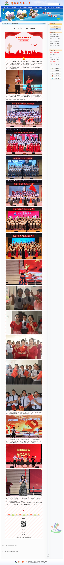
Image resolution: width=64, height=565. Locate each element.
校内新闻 (56, 28)
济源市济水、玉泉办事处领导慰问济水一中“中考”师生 (55, 43)
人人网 (15, 545)
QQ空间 (6, 545)
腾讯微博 (12, 545)
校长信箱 (56, 68)
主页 (9, 23)
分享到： (3, 545)
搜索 (59, 4)
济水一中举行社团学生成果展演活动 (55, 45)
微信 (16, 545)
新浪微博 (9, 545)
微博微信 (60, 1)
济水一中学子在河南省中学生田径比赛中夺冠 (12, 549)
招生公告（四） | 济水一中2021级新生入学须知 (55, 59)
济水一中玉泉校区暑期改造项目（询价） (11, 551)
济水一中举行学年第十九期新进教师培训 (55, 47)
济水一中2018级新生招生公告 (55, 57)
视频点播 (56, 76)
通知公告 (17, 23)
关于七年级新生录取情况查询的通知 (55, 64)
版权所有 (35, 561)
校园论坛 (56, 78)
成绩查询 (56, 71)
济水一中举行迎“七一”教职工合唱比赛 (55, 38)
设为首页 (51, 1)
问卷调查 (56, 73)
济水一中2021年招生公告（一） (55, 54)
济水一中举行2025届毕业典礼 (55, 41)
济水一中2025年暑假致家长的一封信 (55, 40)
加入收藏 (55, 1)
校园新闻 (12, 23)
